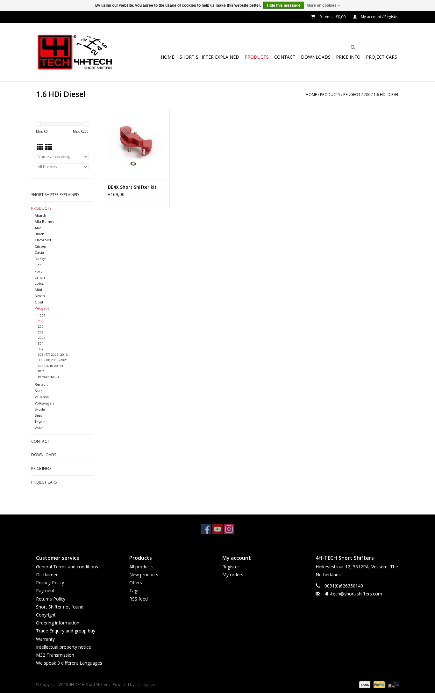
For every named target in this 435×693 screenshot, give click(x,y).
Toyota (40, 421)
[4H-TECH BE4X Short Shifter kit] (136, 145)
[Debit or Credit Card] (392, 684)
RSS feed (138, 599)
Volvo (39, 427)
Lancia (40, 277)
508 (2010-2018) (50, 366)
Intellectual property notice (63, 647)
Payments (46, 590)
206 (367, 94)
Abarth (40, 215)
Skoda (40, 409)
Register (230, 567)
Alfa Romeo (44, 221)
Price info (348, 57)
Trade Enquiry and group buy (65, 631)
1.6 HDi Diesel (386, 94)
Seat (38, 415)
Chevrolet (43, 239)
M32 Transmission (55, 655)
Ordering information (57, 623)
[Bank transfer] (364, 684)
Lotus (39, 283)
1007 (42, 315)
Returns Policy (50, 599)
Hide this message (284, 5)
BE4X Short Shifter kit (132, 187)
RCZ (41, 371)
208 (41, 332)
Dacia (39, 252)
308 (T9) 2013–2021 (53, 360)
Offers (135, 583)
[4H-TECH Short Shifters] (75, 52)
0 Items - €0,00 (332, 16)
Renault (41, 384)
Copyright (46, 615)
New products (143, 575)
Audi (38, 227)
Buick (39, 233)
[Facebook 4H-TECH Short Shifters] (206, 529)
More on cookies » (323, 5)
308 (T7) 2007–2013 (53, 355)
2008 (42, 338)
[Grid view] (40, 146)
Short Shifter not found (59, 607)
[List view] (48, 146)
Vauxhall (42, 396)
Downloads (316, 57)
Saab (39, 390)
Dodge (40, 258)
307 (41, 349)
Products (257, 57)
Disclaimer (47, 575)
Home (167, 57)
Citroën (41, 246)
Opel (39, 302)
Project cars (381, 57)
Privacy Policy (50, 583)
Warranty (45, 639)
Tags (134, 590)
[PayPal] (378, 684)
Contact (285, 57)
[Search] (353, 47)
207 (41, 327)
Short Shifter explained (209, 57)
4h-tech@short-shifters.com (353, 594)
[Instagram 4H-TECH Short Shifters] (229, 529)
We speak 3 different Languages (69, 663)
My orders (232, 575)
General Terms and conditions (67, 567)
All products (141, 567)
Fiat (38, 264)
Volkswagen (44, 403)
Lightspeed (145, 684)
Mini (38, 289)
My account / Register (379, 16)
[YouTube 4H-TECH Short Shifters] (217, 529)
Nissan (40, 295)
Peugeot (351, 94)
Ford (39, 271)
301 (41, 343)
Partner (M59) (48, 377)
